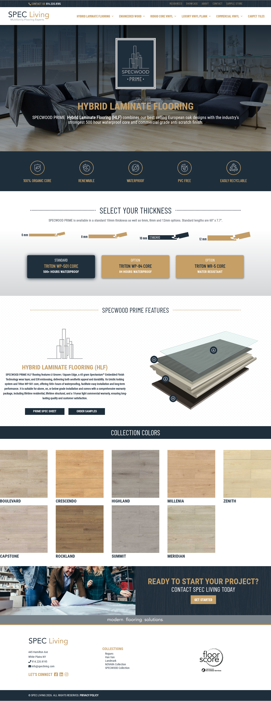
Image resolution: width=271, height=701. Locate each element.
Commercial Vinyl (227, 16)
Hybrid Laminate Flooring (93, 16)
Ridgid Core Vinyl (161, 16)
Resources (176, 3)
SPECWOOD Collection (117, 667)
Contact (218, 3)
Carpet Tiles (256, 16)
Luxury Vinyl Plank (194, 16)
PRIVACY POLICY (89, 695)
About (205, 3)
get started (203, 599)
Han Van (110, 657)
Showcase (192, 3)
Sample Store (234, 3)
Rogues (109, 653)
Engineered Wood (130, 16)
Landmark (110, 660)
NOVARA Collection (115, 664)
